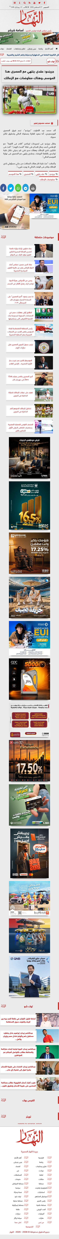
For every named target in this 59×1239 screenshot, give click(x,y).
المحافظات (18, 1174)
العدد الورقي (41, 1209)
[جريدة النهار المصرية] (29, 38)
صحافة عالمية (41, 1204)
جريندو (53, 174)
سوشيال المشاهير (41, 1196)
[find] (24, 3)
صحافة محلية (18, 1200)
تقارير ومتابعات (19, 48)
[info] (19, 3)
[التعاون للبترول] (29, 679)
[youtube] (34, 3)
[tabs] (14, 3)
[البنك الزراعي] (44, 206)
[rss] (29, 3)
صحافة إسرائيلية (17, 1204)
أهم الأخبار (49, 48)
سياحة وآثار (18, 1217)
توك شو (51, 61)
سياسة (18, 1187)
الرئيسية (41, 1157)
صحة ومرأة (18, 1191)
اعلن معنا (18, 1222)
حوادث (41, 1170)
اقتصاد (9, 48)
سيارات (17, 1213)
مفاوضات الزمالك (48, 179)
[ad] (29, 458)
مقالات (41, 1179)
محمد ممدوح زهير (42, 123)
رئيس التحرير (41, 1200)
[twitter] (39, 3)
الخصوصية (29, 1226)
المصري (27, 174)
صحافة (41, 1183)
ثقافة (41, 1174)
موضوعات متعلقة (44, 237)
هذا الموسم (14, 174)
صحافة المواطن (17, 1183)
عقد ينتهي (40, 174)
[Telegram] (25, 188)
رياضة (41, 48)
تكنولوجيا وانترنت (41, 1187)
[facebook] (44, 3)
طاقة (18, 1209)
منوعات (18, 1179)
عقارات (41, 1217)
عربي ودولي (31, 48)
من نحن (41, 1222)
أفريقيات (41, 1213)
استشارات (41, 1191)
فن (18, 1170)
